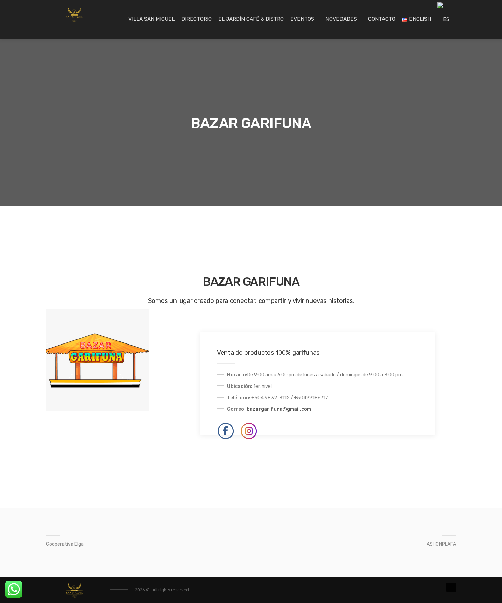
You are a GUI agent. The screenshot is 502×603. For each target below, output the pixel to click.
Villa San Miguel (151, 19)
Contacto (381, 19)
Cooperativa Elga (65, 544)
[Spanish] (443, 19)
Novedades (341, 19)
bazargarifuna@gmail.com (279, 409)
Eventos (302, 19)
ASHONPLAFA (441, 544)
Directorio (196, 19)
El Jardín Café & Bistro (251, 19)
